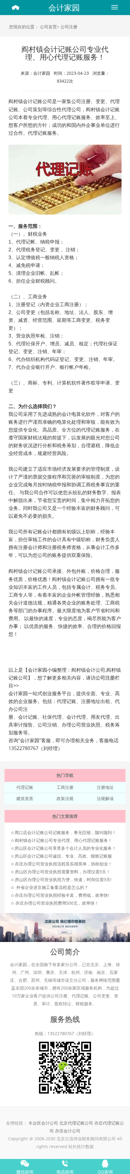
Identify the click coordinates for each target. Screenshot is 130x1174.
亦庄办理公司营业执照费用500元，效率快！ (57, 903)
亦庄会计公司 (67, 1131)
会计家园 (64, 7)
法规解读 (105, 798)
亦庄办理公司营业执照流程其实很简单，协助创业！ (63, 864)
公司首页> (49, 27)
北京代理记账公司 (76, 1123)
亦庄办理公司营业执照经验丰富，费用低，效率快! (62, 895)
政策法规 (65, 798)
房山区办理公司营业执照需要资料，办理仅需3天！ (62, 871)
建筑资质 (24, 798)
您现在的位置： (24, 27)
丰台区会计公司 (43, 1123)
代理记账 (24, 787)
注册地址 (105, 787)
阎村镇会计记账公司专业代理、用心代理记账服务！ (63, 840)
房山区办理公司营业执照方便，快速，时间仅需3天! (63, 879)
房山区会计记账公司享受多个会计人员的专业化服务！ (65, 848)
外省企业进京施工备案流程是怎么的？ (52, 887)
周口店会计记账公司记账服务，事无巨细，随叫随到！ (65, 832)
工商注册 (65, 787)
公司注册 (68, 27)
